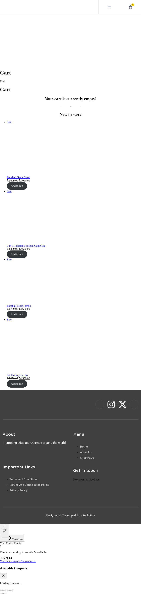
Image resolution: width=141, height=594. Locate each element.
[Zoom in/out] (1, 590)
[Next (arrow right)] (4, 593)
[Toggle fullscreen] (4, 590)
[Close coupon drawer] (3, 576)
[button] (109, 7)
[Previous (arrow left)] (1, 593)
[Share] (8, 590)
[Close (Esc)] (11, 590)
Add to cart (17, 185)
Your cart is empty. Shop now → (18, 561)
